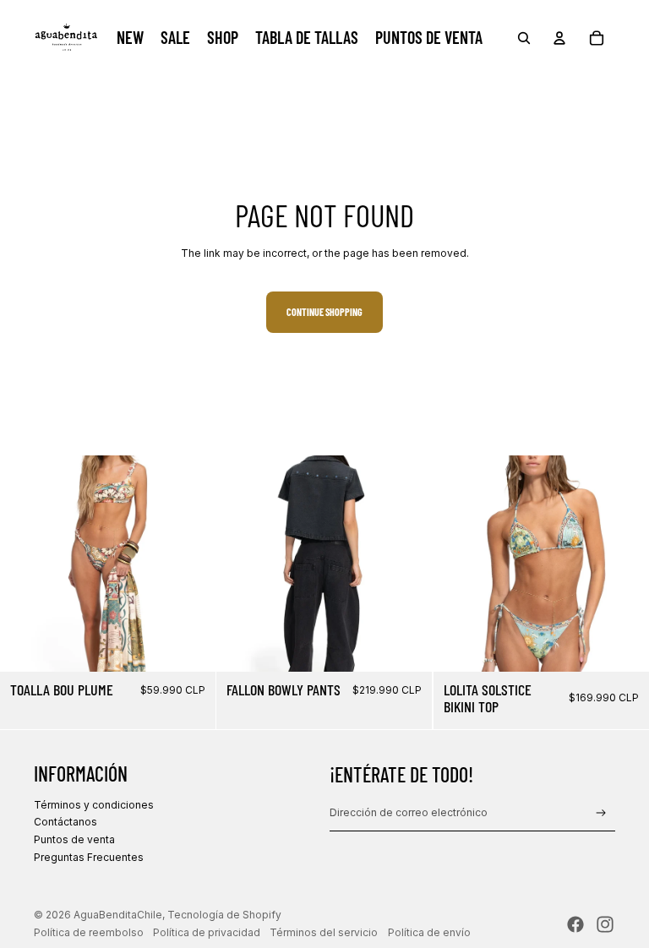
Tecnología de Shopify (224, 914)
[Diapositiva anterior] (25, 563)
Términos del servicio (324, 932)
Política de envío (429, 932)
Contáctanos (65, 821)
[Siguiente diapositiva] (190, 563)
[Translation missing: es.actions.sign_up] (601, 813)
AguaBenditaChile (118, 914)
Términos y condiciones (94, 804)
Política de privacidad (206, 932)
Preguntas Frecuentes (89, 857)
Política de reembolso (89, 932)
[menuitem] (130, 38)
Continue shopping (324, 312)
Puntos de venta (74, 839)
